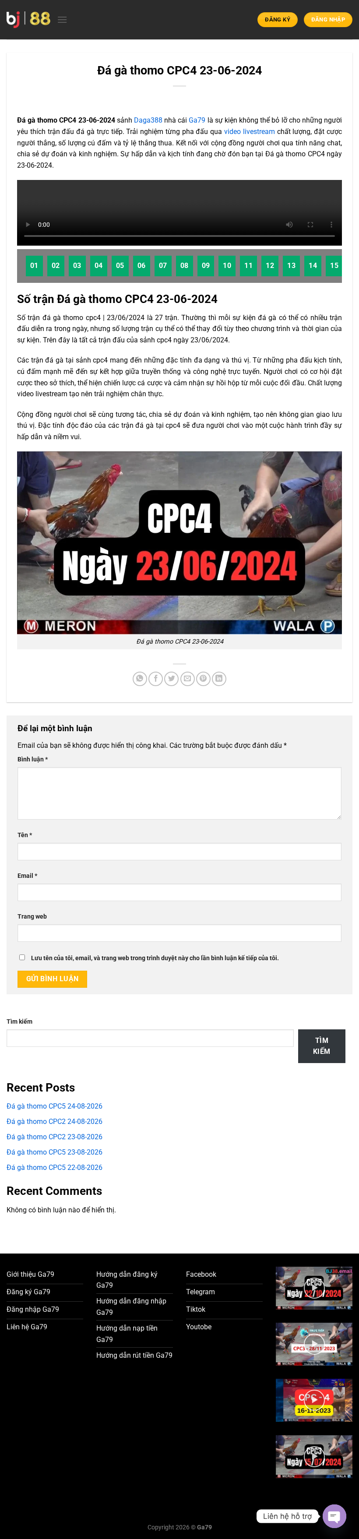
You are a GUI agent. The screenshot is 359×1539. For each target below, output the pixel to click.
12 (270, 266)
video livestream (249, 131)
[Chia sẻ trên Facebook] (155, 679)
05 (120, 266)
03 (77, 266)
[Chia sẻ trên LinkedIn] (219, 679)
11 (248, 266)
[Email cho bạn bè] (187, 679)
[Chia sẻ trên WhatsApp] (140, 679)
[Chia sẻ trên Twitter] (171, 679)
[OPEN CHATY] (334, 1516)
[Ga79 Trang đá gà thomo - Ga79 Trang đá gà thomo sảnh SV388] (28, 19)
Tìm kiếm (19, 1021)
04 (99, 266)
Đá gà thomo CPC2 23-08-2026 (54, 1137)
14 (313, 266)
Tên (25, 835)
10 (227, 266)
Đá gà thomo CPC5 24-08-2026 (54, 1106)
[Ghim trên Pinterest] (203, 679)
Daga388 (148, 120)
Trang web (32, 916)
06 (141, 266)
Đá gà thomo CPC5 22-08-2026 (54, 1167)
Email (27, 876)
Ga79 (197, 120)
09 (206, 266)
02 (56, 266)
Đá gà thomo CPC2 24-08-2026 (54, 1121)
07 (163, 266)
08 (184, 266)
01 (34, 266)
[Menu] (62, 19)
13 (291, 266)
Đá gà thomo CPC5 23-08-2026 (54, 1152)
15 (334, 266)
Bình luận (33, 759)
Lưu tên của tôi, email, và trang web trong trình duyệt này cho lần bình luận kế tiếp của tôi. (155, 958)
